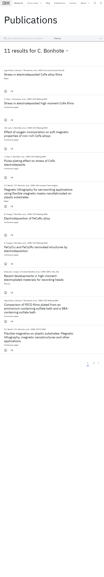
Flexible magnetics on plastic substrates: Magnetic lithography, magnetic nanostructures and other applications (38, 337)
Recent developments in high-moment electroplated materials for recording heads (34, 278)
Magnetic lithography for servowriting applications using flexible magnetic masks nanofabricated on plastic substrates (38, 193)
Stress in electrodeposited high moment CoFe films (39, 103)
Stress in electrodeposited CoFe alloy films (33, 74)
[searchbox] (26, 38)
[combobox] (78, 38)
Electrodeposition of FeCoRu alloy (27, 218)
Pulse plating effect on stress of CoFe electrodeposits (29, 162)
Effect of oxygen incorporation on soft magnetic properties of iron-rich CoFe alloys (36, 134)
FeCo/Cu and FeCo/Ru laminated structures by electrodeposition (35, 249)
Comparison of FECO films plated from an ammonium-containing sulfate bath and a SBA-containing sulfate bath (36, 308)
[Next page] (98, 363)
